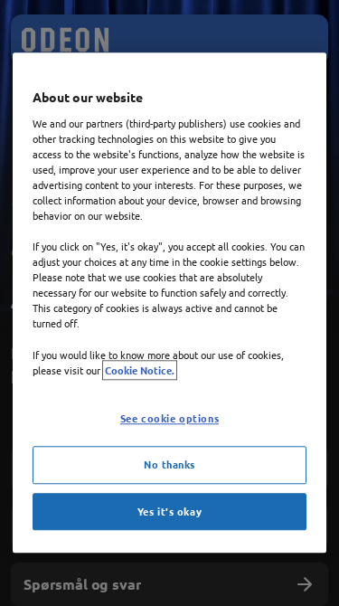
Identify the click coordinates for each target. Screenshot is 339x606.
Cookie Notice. (139, 370)
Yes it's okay (169, 511)
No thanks (169, 464)
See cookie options (169, 418)
